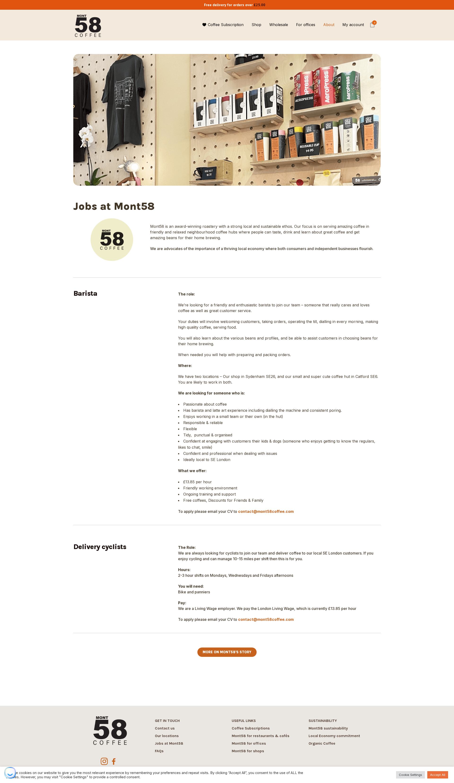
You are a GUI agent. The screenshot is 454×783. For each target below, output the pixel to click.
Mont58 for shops (248, 751)
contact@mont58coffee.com (266, 511)
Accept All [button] (437, 775)
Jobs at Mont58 (169, 743)
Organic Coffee (322, 743)
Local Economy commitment (334, 736)
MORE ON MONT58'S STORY (227, 652)
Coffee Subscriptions (251, 728)
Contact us (165, 728)
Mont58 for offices (249, 743)
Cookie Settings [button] (410, 775)
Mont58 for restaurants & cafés (260, 736)
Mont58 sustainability (328, 728)
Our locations (167, 736)
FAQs (159, 751)
